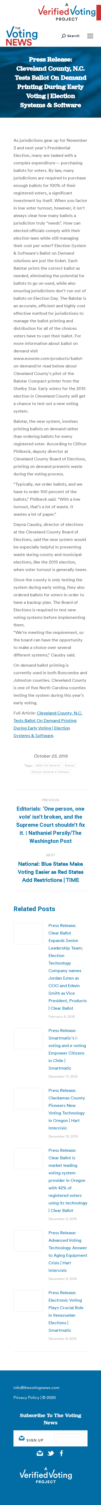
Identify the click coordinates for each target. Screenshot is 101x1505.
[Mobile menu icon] (90, 36)
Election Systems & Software (50, 771)
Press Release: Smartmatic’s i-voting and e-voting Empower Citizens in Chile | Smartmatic (67, 1049)
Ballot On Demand (48, 765)
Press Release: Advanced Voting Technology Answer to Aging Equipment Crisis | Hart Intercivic (67, 1251)
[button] (70, 36)
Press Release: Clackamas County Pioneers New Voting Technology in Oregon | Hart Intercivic (66, 1109)
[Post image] (28, 933)
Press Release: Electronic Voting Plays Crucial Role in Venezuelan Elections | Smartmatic (65, 1311)
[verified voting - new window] (66, 21)
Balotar (69, 765)
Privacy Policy (26, 1397)
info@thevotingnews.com (36, 1387)
